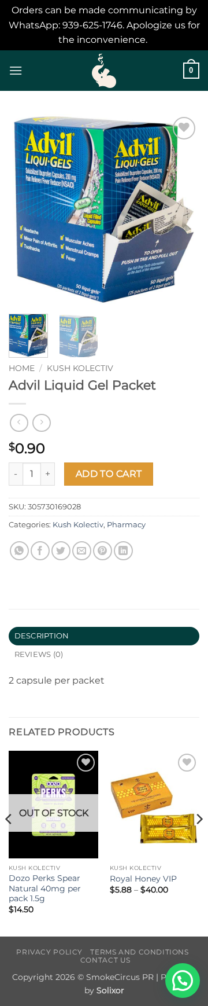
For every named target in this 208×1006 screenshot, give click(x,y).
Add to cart (109, 473)
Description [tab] (41, 635)
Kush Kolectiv (80, 368)
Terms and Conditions (139, 952)
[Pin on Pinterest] (102, 550)
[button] (16, 70)
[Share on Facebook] (40, 550)
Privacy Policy (49, 952)
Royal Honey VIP (143, 878)
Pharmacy (126, 524)
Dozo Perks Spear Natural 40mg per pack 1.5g (45, 888)
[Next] (180, 209)
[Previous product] (41, 423)
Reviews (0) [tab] (39, 654)
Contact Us (105, 960)
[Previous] (27, 209)
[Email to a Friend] (81, 550)
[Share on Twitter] (60, 550)
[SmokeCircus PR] (104, 70)
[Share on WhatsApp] (19, 550)
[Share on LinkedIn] (123, 550)
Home (22, 368)
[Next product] (19, 423)
